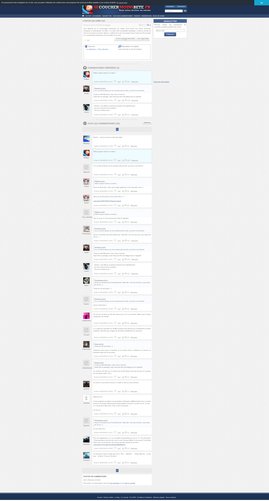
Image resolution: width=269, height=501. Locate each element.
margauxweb (86, 320)
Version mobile (108, 497)
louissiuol (86, 460)
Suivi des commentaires (123, 16)
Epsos (86, 285)
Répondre (134, 82)
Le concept (124, 497)
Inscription (170, 6)
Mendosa (86, 143)
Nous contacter (171, 497)
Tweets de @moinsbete (161, 82)
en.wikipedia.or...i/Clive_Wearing (97, 49)
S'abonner (147, 122)
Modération (147, 16)
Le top (88, 16)
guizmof (86, 389)
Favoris (137, 16)
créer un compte (129, 483)
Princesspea (86, 233)
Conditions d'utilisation (144, 497)
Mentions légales (159, 497)
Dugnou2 (98, 88)
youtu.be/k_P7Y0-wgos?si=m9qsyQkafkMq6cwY (109, 444)
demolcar (86, 444)
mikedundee (86, 349)
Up (123, 82)
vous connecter (114, 483)
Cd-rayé (86, 335)
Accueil (99, 497)
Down (126, 82)
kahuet (86, 186)
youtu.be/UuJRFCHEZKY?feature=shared (107, 201)
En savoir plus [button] (122, 3)
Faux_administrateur (89, 217)
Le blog (117, 497)
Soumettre (107, 16)
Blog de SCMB (158, 16)
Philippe (86, 79)
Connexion (181, 6)
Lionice (86, 112)
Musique (107, 25)
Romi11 (86, 304)
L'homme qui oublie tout (94, 21)
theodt (86, 93)
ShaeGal (86, 403)
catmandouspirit (87, 368)
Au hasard (96, 16)
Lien (119, 82)
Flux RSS (133, 497)
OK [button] (262, 3)
